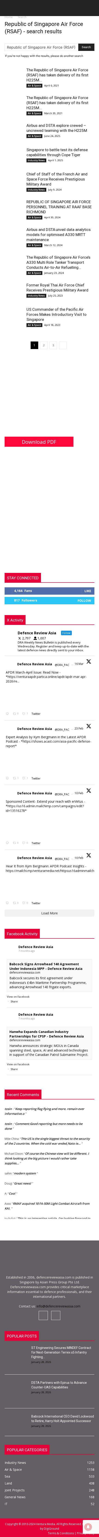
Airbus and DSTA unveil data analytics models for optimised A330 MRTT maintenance (58, 234)
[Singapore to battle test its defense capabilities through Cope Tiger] (14, 156)
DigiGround (51, 1529)
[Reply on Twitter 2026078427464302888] (8, 778)
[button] (7, 9)
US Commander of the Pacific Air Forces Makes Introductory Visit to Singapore (56, 314)
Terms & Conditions (61, 1533)
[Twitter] (55, 1315)
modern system (25, 1171)
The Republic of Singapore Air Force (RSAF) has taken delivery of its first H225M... (57, 75)
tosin (8, 1107)
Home (9, 17)
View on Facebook (18, 996)
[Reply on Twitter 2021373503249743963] (8, 843)
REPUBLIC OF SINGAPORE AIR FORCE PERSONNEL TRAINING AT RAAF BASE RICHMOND (59, 207)
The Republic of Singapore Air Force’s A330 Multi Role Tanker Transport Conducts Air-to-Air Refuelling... (58, 262)
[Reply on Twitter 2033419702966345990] (8, 714)
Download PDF (39, 441)
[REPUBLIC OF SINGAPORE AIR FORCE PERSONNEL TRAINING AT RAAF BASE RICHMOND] (14, 208)
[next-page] (63, 345)
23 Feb (79, 728)
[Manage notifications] (88, 1527)
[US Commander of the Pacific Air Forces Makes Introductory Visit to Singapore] (14, 316)
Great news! (22, 1181)
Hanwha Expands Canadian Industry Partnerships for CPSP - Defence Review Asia (46, 1033)
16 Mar (79, 664)
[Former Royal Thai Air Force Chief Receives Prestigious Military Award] (14, 292)
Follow (84, 600)
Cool (12, 1191)
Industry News (36, 160)
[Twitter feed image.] (17, 696)
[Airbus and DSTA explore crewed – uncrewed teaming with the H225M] (14, 132)
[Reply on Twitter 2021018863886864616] (8, 903)
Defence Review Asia (34, 664)
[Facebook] (43, 1315)
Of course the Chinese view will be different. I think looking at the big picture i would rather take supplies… (47, 1156)
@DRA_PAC (62, 665)
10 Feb (79, 793)
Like (87, 591)
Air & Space (34, 85)
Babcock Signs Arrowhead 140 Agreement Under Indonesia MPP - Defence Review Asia (45, 966)
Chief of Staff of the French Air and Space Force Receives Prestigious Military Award (56, 179)
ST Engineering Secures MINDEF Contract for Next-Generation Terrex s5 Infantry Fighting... (61, 1352)
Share (14, 1001)
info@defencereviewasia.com (58, 1306)
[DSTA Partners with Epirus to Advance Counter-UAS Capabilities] (16, 1388)
